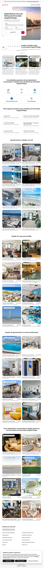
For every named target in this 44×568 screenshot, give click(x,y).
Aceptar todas (8, 560)
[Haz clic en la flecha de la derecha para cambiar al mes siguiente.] (19, 32)
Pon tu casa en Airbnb (35, 4)
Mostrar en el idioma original (33, 1)
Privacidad (19, 566)
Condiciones (24, 566)
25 (8, 46)
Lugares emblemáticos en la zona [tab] (8, 529)
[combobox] (14, 25)
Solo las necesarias (20, 560)
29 (17, 46)
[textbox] (9, 29)
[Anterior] (19, 53)
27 (12, 46)
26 (10, 46)
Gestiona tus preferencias (33, 560)
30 (19, 46)
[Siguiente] (24, 53)
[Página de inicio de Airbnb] (5, 5)
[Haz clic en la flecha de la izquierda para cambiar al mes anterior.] (6, 32)
